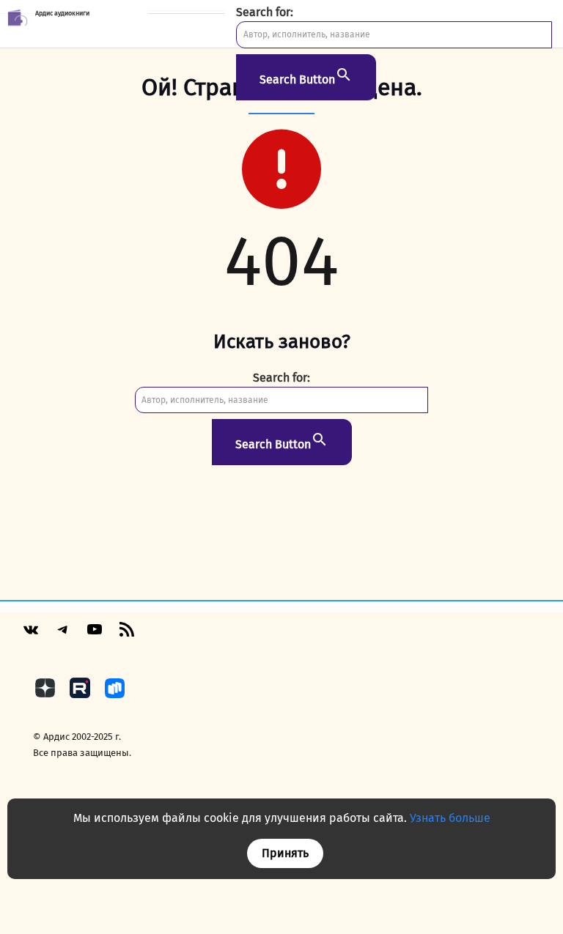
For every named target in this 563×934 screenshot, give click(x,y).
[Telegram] (63, 635)
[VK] (31, 635)
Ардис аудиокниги (62, 13)
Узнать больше (450, 818)
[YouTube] (94, 635)
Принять (285, 853)
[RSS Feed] (127, 635)
